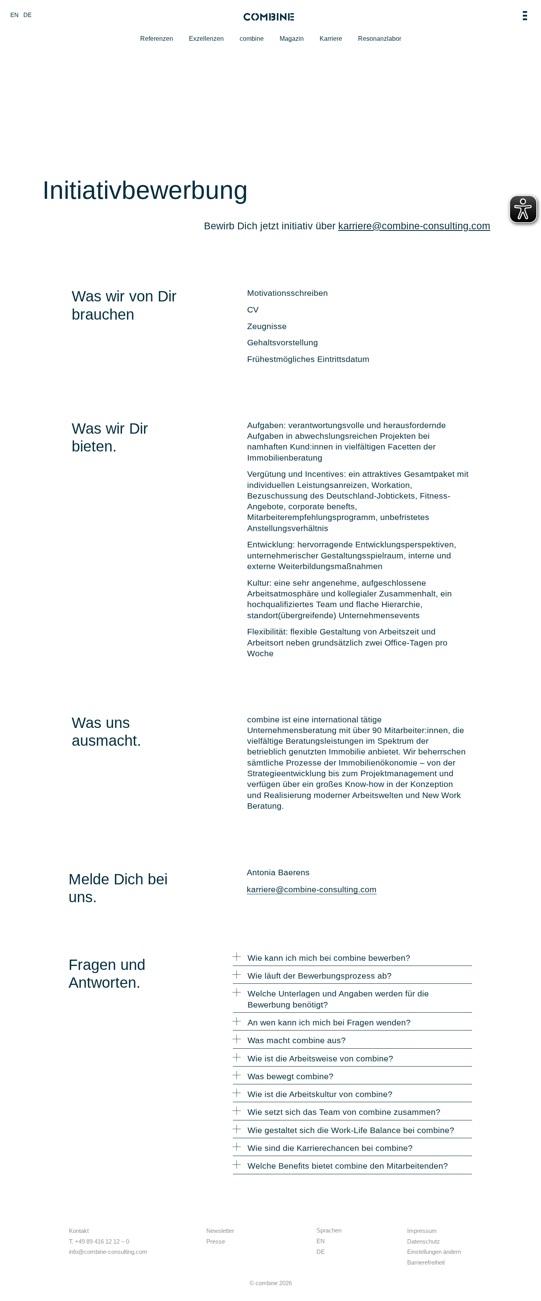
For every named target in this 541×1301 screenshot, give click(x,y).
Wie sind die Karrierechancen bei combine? (330, 1147)
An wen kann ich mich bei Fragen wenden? (329, 1022)
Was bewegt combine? (290, 1076)
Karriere (331, 38)
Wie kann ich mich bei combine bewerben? (329, 957)
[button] (352, 959)
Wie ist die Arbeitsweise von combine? (320, 1058)
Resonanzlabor (379, 38)
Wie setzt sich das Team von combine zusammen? (344, 1111)
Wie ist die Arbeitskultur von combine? (320, 1094)
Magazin (292, 38)
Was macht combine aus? (297, 1040)
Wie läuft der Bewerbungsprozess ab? (320, 975)
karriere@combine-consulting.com (414, 225)
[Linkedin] (210, 1251)
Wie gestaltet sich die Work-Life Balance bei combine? (351, 1130)
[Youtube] (232, 1251)
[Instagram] (221, 1251)
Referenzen (156, 38)
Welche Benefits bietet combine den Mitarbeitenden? (348, 1165)
